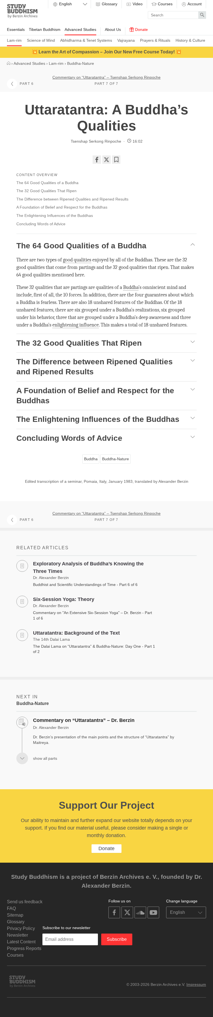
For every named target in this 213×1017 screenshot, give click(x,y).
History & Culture (190, 40)
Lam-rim (14, 40)
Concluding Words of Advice (41, 224)
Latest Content (21, 941)
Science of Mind (41, 40)
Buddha (91, 459)
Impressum (196, 984)
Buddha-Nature (115, 459)
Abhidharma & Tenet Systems (86, 40)
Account (194, 4)
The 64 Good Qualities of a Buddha (47, 182)
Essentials (16, 29)
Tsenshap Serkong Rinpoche (96, 141)
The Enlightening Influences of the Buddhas (54, 215)
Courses (165, 4)
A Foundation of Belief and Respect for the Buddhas (61, 207)
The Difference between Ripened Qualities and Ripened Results (72, 199)
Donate (141, 29)
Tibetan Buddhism (44, 29)
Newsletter (17, 935)
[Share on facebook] (97, 159)
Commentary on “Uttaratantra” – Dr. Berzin (84, 720)
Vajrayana (126, 40)
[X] (106, 159)
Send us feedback (24, 901)
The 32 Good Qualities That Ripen (46, 191)
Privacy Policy (21, 928)
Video (137, 4)
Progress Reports (24, 948)
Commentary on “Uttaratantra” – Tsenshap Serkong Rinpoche (106, 77)
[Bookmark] (116, 159)
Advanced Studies (80, 29)
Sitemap (15, 915)
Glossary (109, 4)
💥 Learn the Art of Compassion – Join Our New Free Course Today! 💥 (106, 52)
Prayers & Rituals (155, 40)
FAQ (11, 908)
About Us (113, 29)
